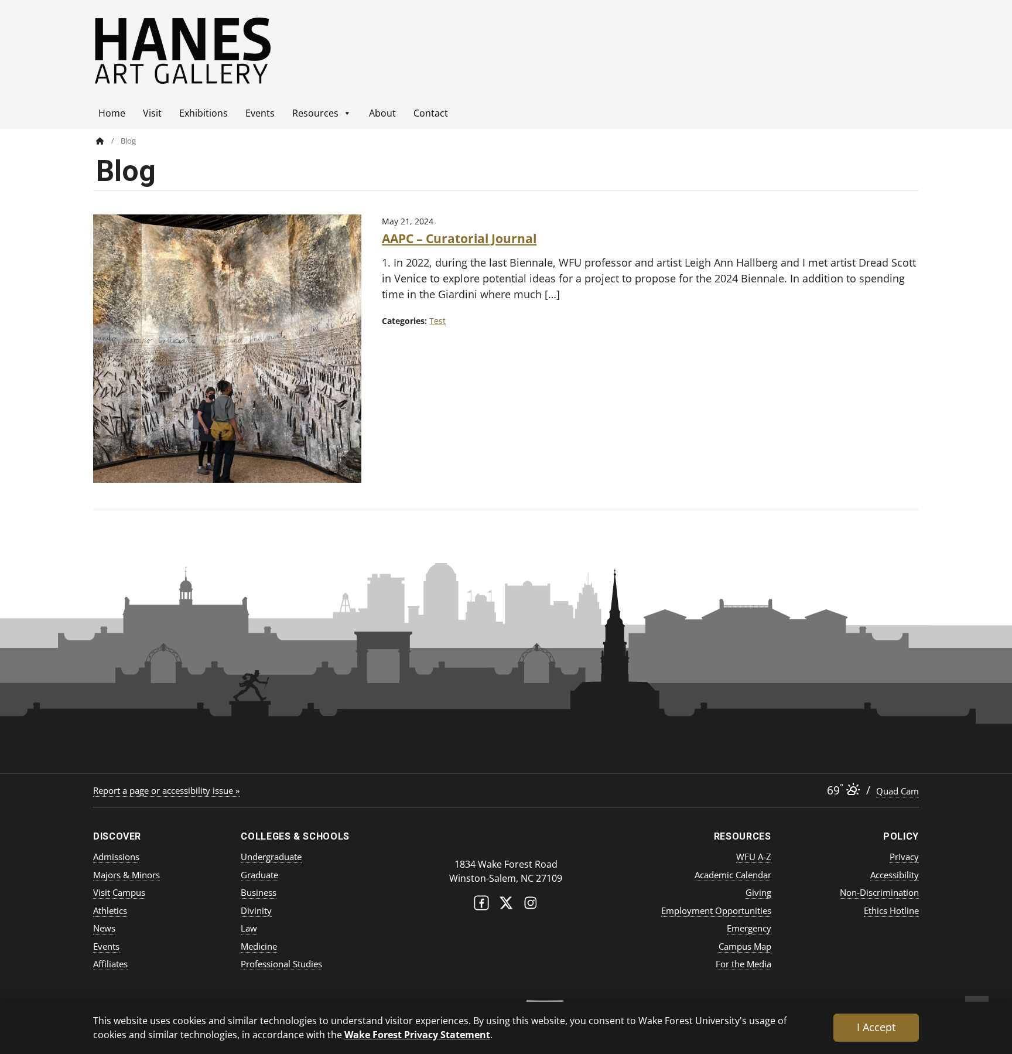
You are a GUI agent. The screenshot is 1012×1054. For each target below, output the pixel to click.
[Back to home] (100, 141)
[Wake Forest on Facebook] (481, 905)
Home (111, 113)
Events (260, 113)
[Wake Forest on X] (506, 905)
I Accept (876, 1027)
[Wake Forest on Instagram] (530, 905)
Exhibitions (203, 113)
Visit (152, 113)
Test (437, 320)
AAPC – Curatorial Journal (459, 238)
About (382, 113)
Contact (430, 113)
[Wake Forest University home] (506, 841)
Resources (315, 113)
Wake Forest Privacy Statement (417, 1034)
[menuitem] (108, 140)
